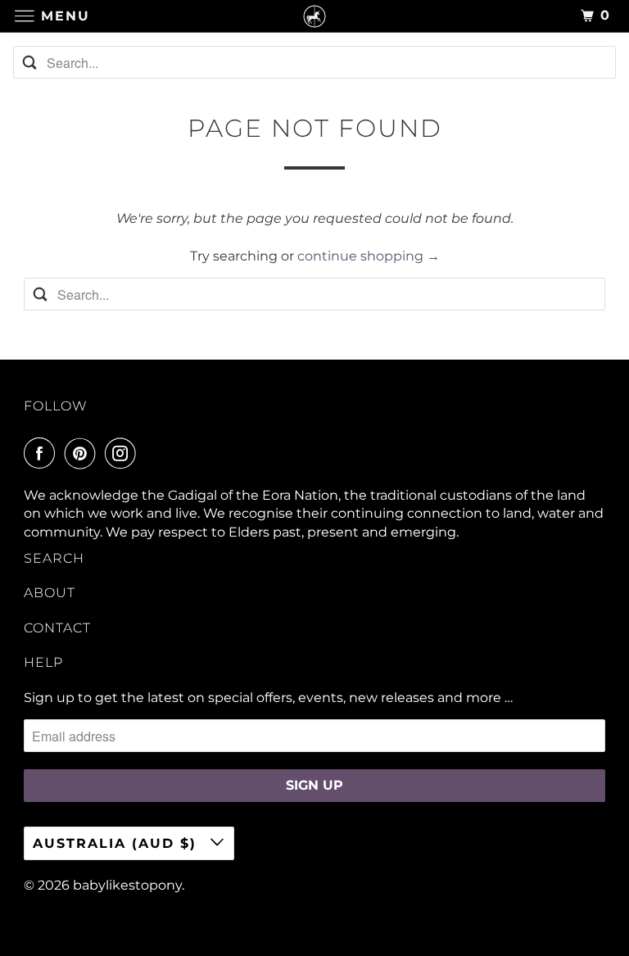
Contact (57, 628)
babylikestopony (127, 885)
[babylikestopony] (314, 16)
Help (43, 662)
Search (54, 558)
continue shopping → (368, 256)
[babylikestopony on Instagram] (124, 453)
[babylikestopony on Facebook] (42, 453)
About (49, 592)
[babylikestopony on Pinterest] (83, 453)
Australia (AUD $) (117, 843)
